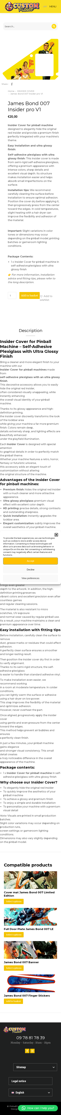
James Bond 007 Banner (21, 962)
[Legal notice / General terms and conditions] (30, 1081)
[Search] (54, 26)
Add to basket (29, 295)
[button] (56, 534)
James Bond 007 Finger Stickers (27, 995)
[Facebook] (27, 1051)
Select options (13, 901)
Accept (30, 561)
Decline (30, 569)
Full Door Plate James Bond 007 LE (28, 929)
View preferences (30, 578)
